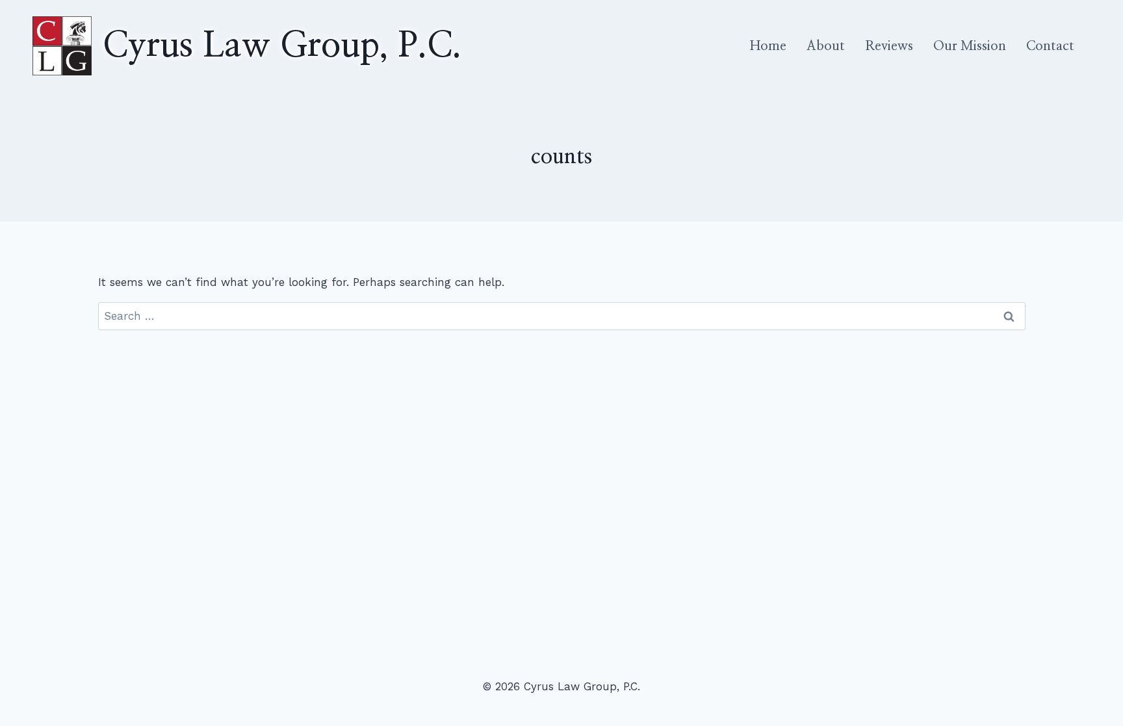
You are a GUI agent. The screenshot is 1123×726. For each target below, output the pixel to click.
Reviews (889, 46)
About (826, 46)
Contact (1050, 46)
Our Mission (969, 46)
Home (768, 46)
